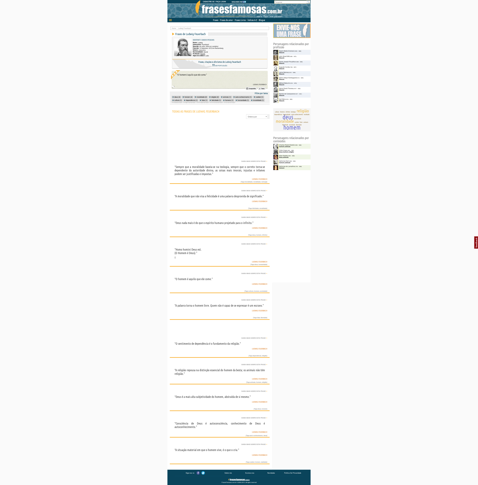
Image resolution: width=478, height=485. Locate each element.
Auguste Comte (284, 67)
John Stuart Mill (284, 56)
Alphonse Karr (284, 161)
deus (254, 235)
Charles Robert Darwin (287, 145)
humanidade (263, 264)
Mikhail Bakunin (284, 83)
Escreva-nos (249, 473)
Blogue (262, 20)
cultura (251, 291)
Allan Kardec (283, 155)
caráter (252, 462)
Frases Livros (240, 20)
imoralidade (249, 182)
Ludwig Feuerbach (260, 85)
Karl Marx (282, 99)
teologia (264, 182)
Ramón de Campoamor (287, 94)
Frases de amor (226, 20)
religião (264, 356)
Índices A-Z (252, 20)
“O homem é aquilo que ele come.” (192, 74)
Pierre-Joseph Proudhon (287, 62)
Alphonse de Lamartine (287, 166)
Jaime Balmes (284, 72)
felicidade (255, 208)
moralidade (257, 182)
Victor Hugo (283, 150)
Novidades (271, 473)
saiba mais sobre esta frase (254, 161)
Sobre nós (228, 473)
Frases (215, 20)
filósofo (202, 54)
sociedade (263, 291)
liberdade (264, 318)
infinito (264, 235)
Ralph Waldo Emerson (286, 51)
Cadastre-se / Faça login (214, 1)
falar (258, 318)
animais (252, 382)
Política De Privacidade (292, 473)
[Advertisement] (220, 141)
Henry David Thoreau (286, 88)
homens (256, 291)
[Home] (239, 9)
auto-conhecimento (256, 435)
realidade (264, 462)
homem (258, 235)
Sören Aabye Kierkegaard (288, 78)
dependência (257, 356)
